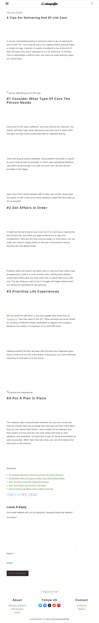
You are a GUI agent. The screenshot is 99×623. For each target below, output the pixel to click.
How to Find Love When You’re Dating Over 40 (31, 489)
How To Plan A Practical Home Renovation (29, 482)
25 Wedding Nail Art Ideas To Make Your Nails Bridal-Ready (37, 478)
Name (10, 553)
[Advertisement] (41, 30)
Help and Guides (14, 12)
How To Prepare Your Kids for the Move (27, 485)
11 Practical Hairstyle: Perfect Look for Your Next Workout (36, 475)
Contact (81, 605)
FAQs (17, 612)
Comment (12, 517)
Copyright (17, 609)
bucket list (12, 319)
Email (10, 563)
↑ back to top (49, 592)
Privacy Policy (17, 605)
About (82, 609)
